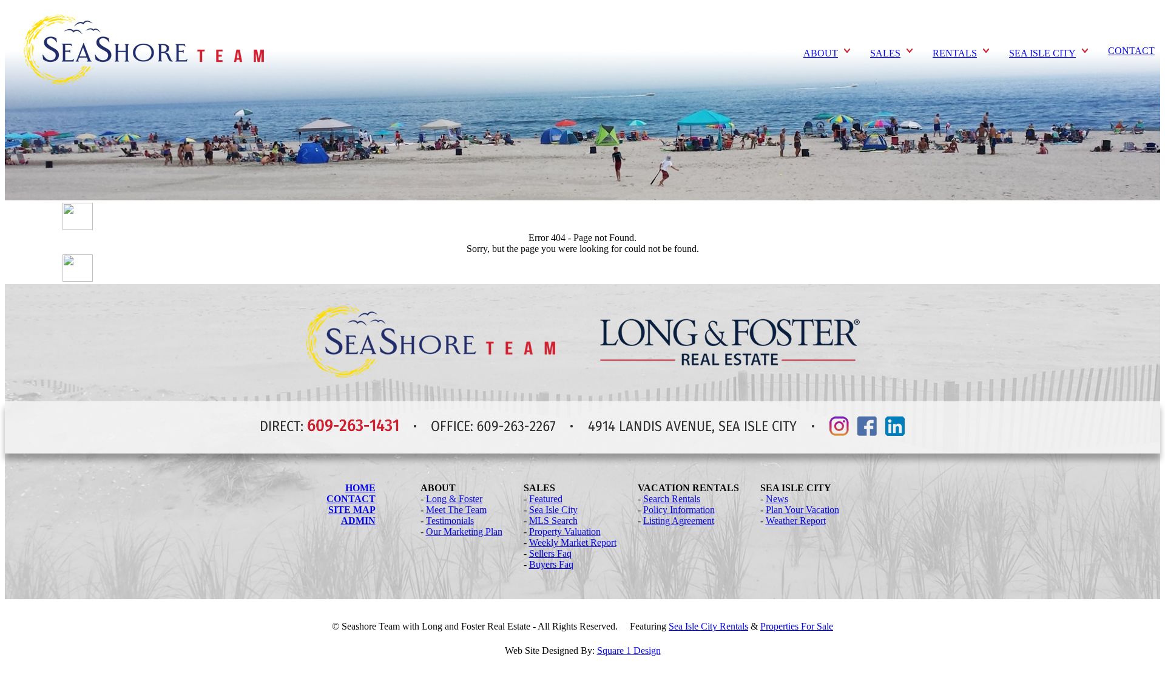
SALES (885, 53)
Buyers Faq (551, 564)
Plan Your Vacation (802, 510)
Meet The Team (456, 510)
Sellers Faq (550, 553)
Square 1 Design (629, 650)
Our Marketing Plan (464, 531)
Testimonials (450, 520)
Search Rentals (671, 499)
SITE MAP (352, 510)
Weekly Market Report (572, 542)
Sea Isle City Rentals (708, 626)
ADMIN (358, 520)
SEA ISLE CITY (1042, 53)
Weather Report (796, 520)
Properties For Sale (796, 626)
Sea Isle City (553, 510)
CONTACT (1131, 51)
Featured (545, 499)
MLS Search (553, 520)
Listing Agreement (678, 520)
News (777, 499)
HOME (360, 488)
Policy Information (679, 510)
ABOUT (820, 53)
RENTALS (955, 53)
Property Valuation (565, 531)
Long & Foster (454, 499)
